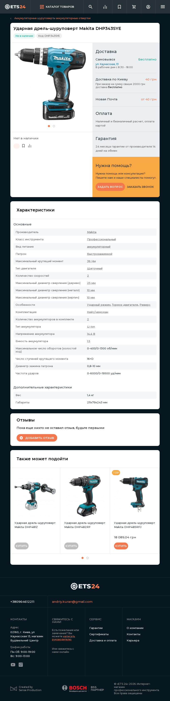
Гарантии (96, 628)
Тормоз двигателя (125, 304)
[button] (48, 126)
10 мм (91, 290)
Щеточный (95, 268)
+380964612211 (22, 602)
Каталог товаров (60, 6)
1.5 (88, 341)
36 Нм (91, 261)
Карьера (133, 640)
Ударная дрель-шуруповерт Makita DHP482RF (84, 525)
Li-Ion (91, 326)
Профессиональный (101, 239)
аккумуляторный (98, 246)
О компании (135, 628)
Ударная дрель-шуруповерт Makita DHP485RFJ (134, 525)
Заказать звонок (140, 187)
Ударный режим (98, 304)
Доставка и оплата (103, 640)
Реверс (145, 304)
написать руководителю (63, 638)
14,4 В (91, 333)
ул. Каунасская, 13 (107, 64)
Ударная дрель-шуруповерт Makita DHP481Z (35, 525)
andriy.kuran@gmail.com (68, 602)
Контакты (133, 634)
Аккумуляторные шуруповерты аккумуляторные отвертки (52, 18)
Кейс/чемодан (97, 312)
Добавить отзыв (39, 438)
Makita (91, 232)
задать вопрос (110, 186)
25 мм (91, 283)
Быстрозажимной (99, 253)
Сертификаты (99, 634)
